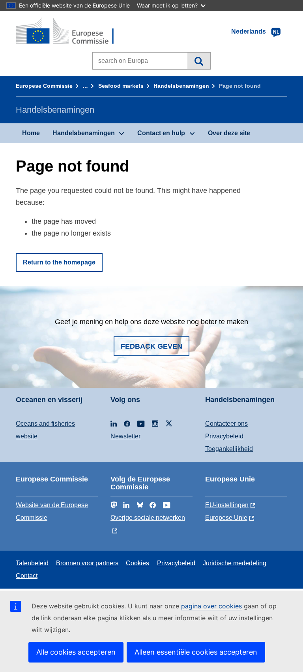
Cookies (137, 563)
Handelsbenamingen (181, 86)
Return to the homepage (59, 262)
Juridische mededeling (234, 563)
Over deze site (229, 133)
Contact (26, 575)
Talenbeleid (32, 563)
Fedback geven (151, 346)
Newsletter (125, 436)
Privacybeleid (224, 436)
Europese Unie (226, 517)
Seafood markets (121, 86)
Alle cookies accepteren (76, 652)
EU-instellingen (227, 505)
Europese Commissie (44, 86)
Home (31, 133)
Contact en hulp (161, 133)
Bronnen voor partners (87, 563)
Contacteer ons (226, 423)
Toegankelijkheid (229, 448)
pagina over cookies (211, 606)
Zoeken (198, 61)
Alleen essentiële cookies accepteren (196, 652)
